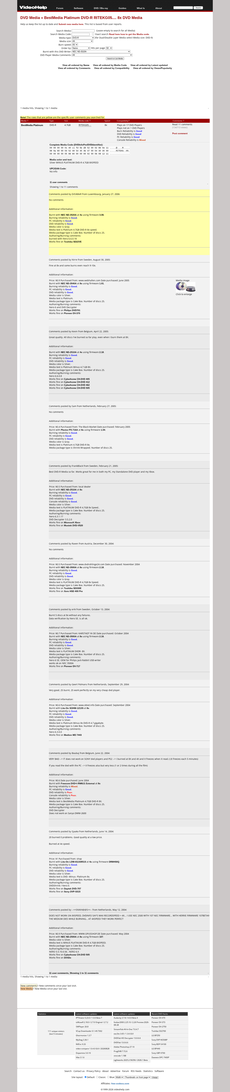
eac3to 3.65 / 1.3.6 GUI (123, 1033)
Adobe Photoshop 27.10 (124, 1047)
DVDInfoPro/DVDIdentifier (88, 144)
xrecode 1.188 (120, 1055)
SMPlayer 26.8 (82, 1026)
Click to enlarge (184, 294)
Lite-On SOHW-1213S (72, 708)
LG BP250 (156, 1035)
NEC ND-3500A (69, 567)
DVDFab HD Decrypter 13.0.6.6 (127, 1038)
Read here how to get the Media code (129, 34)
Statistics (148, 1071)
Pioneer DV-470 (158, 1018)
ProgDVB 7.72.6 (120, 1051)
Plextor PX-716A (69, 429)
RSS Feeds (136, 1071)
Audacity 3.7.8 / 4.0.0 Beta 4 (126, 1018)
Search (68, 1071)
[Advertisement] (115, 93)
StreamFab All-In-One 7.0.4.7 (126, 1029)
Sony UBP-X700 (158, 1053)
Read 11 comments (182, 124)
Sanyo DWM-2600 (77, 813)
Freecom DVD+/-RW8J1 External (78, 783)
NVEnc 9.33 (81, 1044)
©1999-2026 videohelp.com (115, 1089)
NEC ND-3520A (69, 214)
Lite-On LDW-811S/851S (73, 861)
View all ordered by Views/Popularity (152, 68)
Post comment (180, 133)
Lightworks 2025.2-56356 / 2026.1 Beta (131, 1060)
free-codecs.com (120, 1083)
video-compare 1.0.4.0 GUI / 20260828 (92, 1048)
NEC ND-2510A (69, 352)
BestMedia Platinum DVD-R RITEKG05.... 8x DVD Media (93, 17)
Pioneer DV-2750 (159, 1026)
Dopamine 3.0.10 (83, 1053)
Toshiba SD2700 (159, 1031)
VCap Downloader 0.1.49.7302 (89, 1031)
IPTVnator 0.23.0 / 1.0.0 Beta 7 (89, 1018)
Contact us (79, 1071)
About (105, 1071)
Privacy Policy (93, 1071)
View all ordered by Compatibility (111, 68)
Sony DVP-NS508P (159, 1039)
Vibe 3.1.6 (80, 1057)
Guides (122, 8)
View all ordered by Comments (74, 68)
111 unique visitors (56, 1031)
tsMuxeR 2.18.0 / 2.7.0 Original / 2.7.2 (92, 1022)
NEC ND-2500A (69, 936)
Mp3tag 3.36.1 (82, 1039)
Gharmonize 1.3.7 (83, 1035)
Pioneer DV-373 (158, 1022)
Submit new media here (71, 24)
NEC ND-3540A (69, 283)
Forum (59, 8)
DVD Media (30, 17)
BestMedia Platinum (32, 125)
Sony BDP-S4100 (159, 1044)
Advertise (115, 1071)
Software (78, 8)
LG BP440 (156, 1048)
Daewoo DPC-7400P (160, 1057)
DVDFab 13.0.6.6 (121, 1042)
